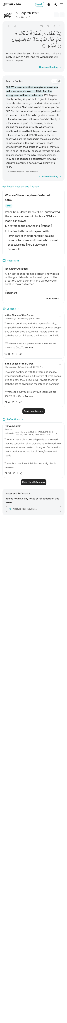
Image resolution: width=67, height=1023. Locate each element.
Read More (11, 292)
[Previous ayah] (56, 14)
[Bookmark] (14, 25)
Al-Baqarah (23, 13)
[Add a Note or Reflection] (54, 25)
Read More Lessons (33, 411)
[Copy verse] (41, 25)
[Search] (55, 4)
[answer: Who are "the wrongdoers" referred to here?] (33, 230)
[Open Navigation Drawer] (61, 4)
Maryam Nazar (13, 425)
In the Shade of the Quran (19, 315)
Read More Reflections (33, 482)
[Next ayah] (62, 14)
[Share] (47, 25)
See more (29, 348)
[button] (58, 34)
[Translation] (58, 81)
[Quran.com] (11, 4)
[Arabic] (54, 81)
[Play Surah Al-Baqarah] (8, 25)
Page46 (20, 17)
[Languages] (49, 4)
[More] (60, 25)
